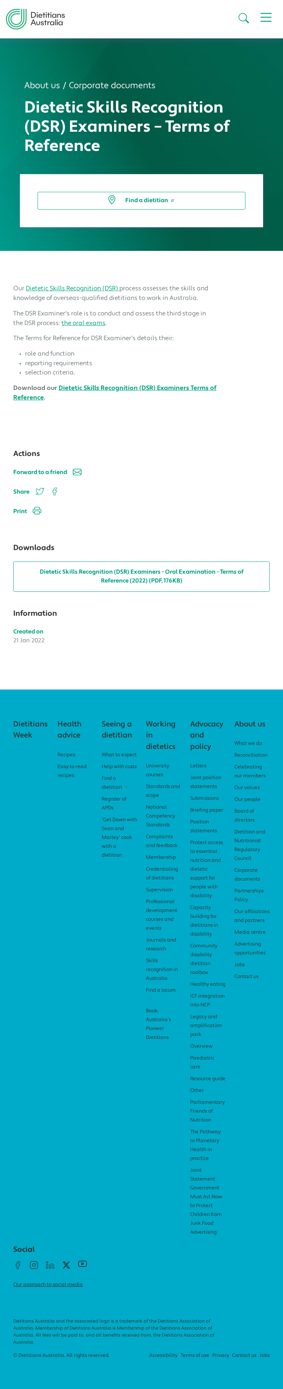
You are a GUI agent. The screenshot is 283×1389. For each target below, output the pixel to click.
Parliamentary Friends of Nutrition (207, 1111)
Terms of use (195, 1355)
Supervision (159, 890)
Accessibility (163, 1355)
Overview (201, 1046)
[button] (243, 19)
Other (197, 1090)
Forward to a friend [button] (40, 473)
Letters (198, 766)
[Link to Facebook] (17, 1268)
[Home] (35, 14)
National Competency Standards (160, 816)
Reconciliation (251, 755)
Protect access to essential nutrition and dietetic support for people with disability (206, 869)
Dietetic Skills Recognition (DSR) (72, 289)
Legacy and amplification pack (206, 1026)
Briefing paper (206, 810)
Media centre (250, 932)
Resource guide (208, 1079)
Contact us (246, 976)
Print (20, 512)
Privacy (220, 1355)
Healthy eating (208, 984)
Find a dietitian (146, 201)
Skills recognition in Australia (162, 969)
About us (42, 86)
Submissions (204, 798)
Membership (161, 857)
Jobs (239, 965)
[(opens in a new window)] (53, 492)
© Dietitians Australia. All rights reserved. (61, 1355)
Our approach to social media (48, 1284)
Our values (247, 787)
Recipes (66, 755)
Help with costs (119, 766)
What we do (248, 743)
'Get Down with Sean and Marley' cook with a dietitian (119, 838)
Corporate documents (112, 86)
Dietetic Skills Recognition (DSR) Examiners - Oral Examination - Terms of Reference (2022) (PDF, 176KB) (142, 576)
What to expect (119, 755)
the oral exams (83, 323)
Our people (247, 799)
